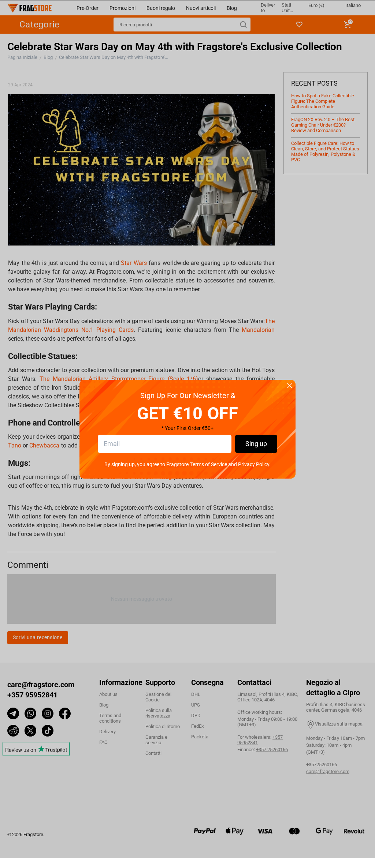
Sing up (256, 443)
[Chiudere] (290, 386)
